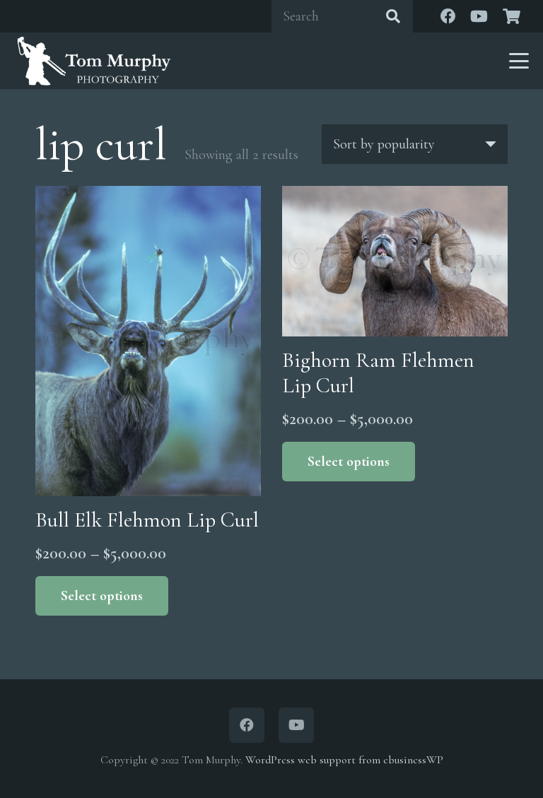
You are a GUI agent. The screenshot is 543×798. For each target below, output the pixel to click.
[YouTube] (479, 16)
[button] (519, 61)
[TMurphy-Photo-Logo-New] (94, 61)
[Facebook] (448, 16)
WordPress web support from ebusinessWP (344, 760)
